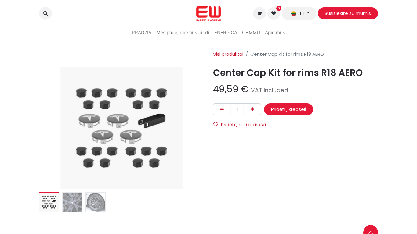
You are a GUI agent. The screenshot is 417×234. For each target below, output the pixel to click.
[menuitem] (141, 33)
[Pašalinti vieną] (221, 109)
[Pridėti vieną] (252, 109)
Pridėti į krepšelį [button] (288, 109)
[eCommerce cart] (259, 13)
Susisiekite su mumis (348, 13)
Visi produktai (228, 54)
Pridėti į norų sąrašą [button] (243, 124)
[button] (45, 13)
